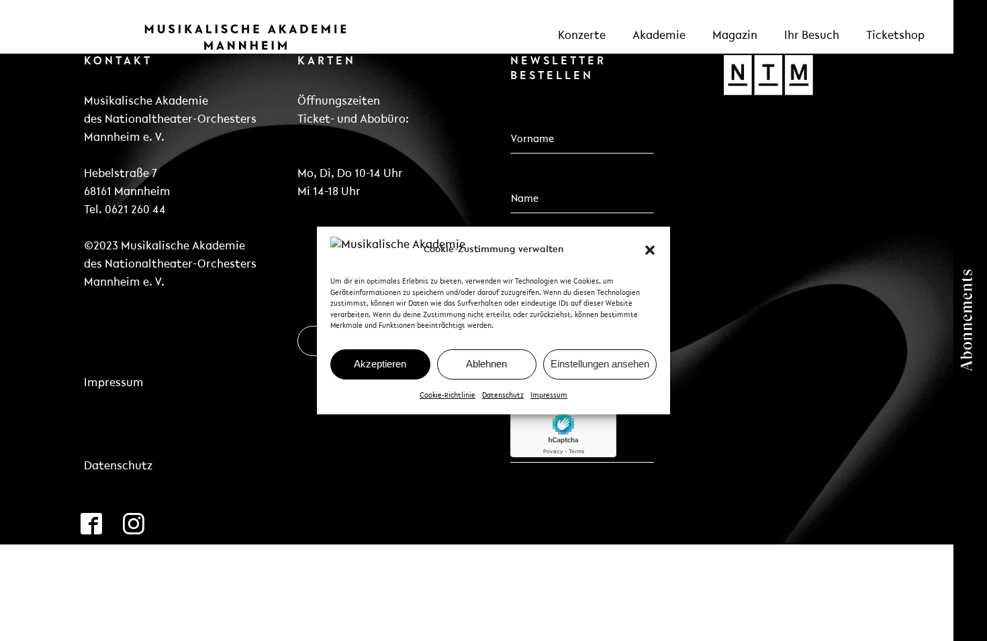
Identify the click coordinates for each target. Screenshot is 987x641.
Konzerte (582, 36)
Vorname (531, 114)
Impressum (548, 396)
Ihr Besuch (811, 36)
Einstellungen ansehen (600, 363)
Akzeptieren (380, 363)
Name (524, 174)
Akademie (659, 36)
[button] (650, 250)
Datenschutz (503, 396)
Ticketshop (895, 36)
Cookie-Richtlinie (447, 396)
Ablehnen (486, 363)
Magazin (734, 36)
